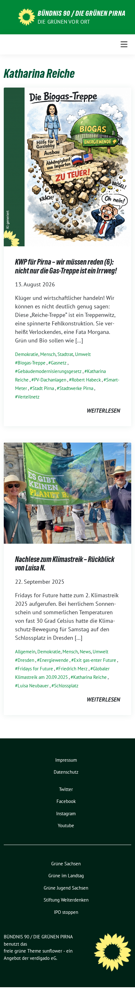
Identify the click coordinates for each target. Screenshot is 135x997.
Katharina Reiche (90, 677)
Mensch (48, 354)
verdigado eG (43, 958)
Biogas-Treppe (32, 363)
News (85, 652)
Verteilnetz (29, 397)
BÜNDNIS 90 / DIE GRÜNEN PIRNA (82, 13)
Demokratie (26, 354)
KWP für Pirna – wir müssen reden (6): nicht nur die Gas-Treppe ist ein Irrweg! (66, 266)
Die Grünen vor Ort (64, 21)
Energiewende (54, 660)
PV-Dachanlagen (50, 380)
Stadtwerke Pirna (76, 388)
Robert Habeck (86, 380)
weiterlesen (103, 410)
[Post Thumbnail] (67, 166)
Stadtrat (65, 354)
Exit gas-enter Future (95, 660)
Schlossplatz (66, 686)
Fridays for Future (35, 669)
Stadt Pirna (43, 388)
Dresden (26, 660)
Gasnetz (59, 363)
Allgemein (25, 652)
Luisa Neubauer (33, 686)
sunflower (52, 951)
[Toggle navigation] (124, 44)
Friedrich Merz (73, 669)
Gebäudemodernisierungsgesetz (50, 371)
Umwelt (83, 354)
